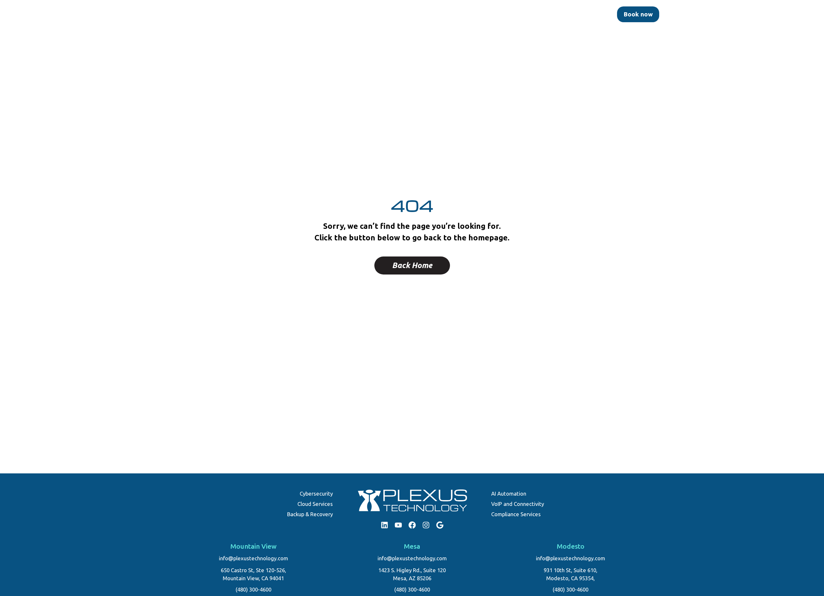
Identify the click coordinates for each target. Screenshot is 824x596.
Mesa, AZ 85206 (412, 578)
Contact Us (590, 14)
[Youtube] (398, 525)
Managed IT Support (419, 14)
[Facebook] (412, 525)
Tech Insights (552, 14)
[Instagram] (426, 525)
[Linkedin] (384, 525)
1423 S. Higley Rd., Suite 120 (412, 570)
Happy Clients (512, 14)
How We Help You (365, 14)
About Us (324, 14)
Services (469, 14)
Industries (284, 14)
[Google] (440, 525)
